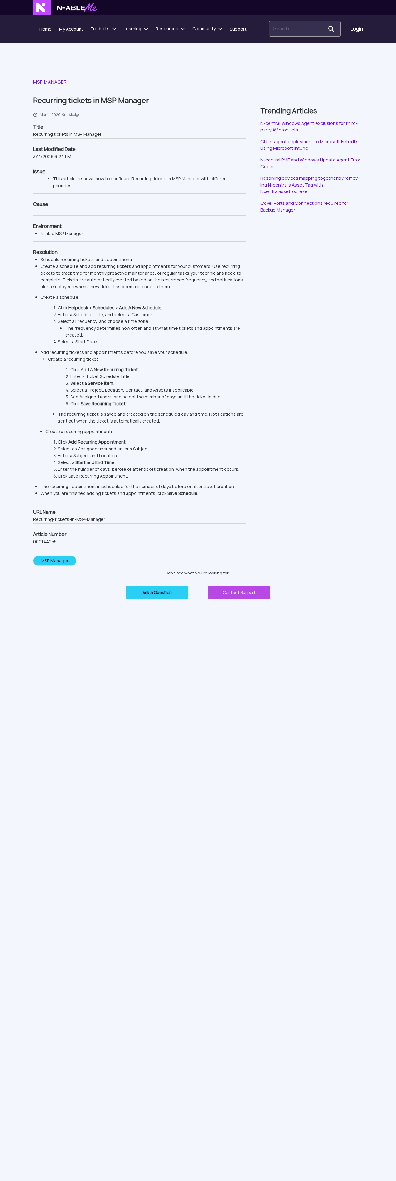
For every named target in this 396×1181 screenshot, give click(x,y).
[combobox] (295, 28)
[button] (331, 28)
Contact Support (239, 592)
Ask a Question (157, 592)
